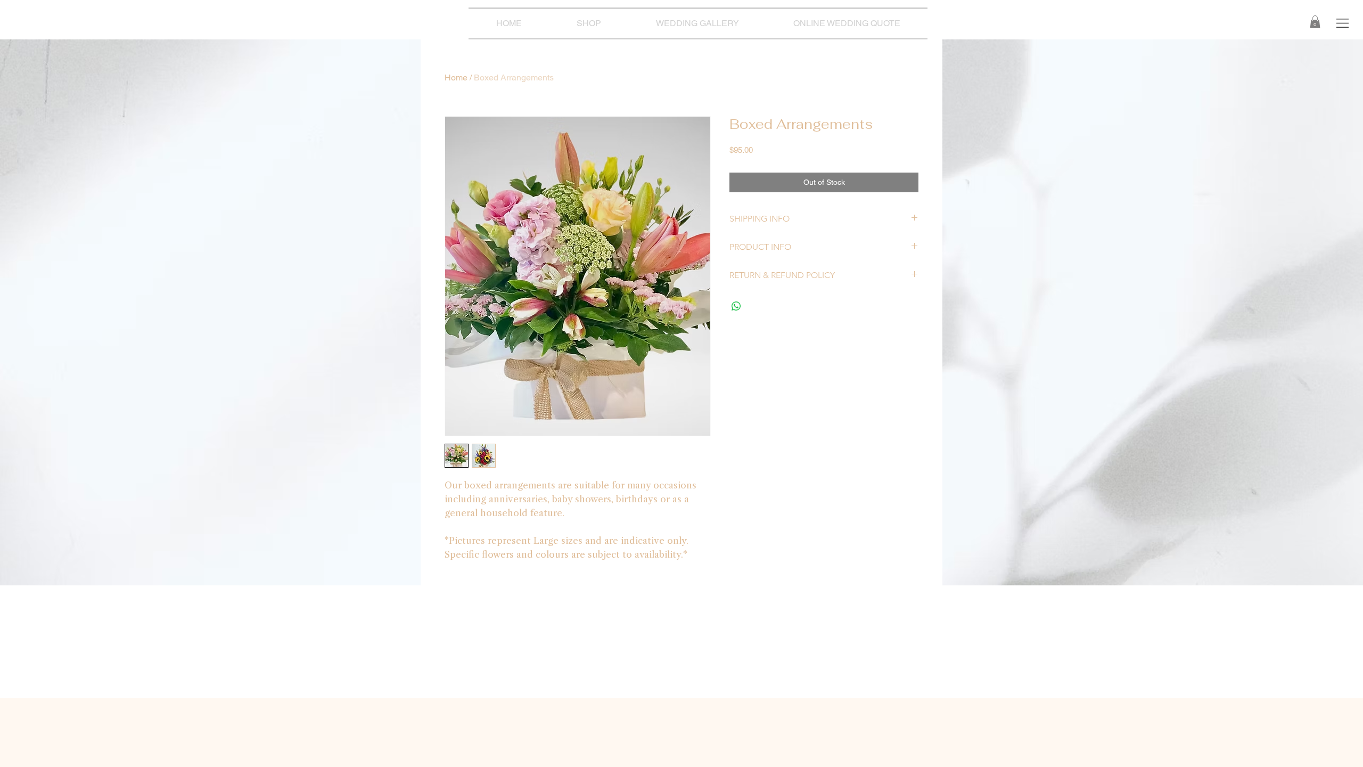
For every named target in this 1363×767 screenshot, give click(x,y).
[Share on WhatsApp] (736, 306)
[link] (1315, 21)
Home (456, 77)
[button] (1342, 23)
